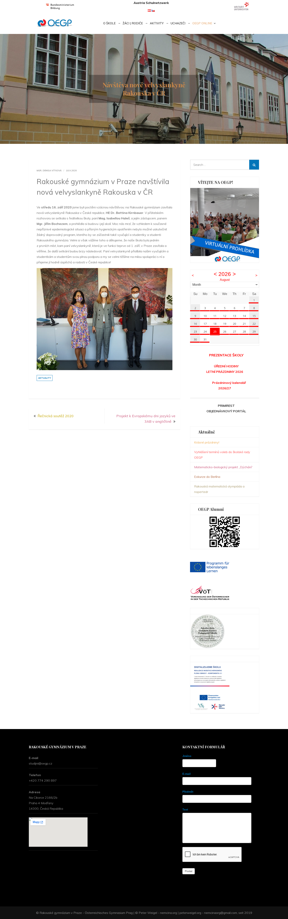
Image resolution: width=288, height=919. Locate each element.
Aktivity (157, 23)
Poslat (188, 871)
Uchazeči (178, 23)
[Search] (254, 165)
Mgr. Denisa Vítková (49, 170)
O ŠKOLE (109, 23)
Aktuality (44, 378)
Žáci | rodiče (133, 23)
